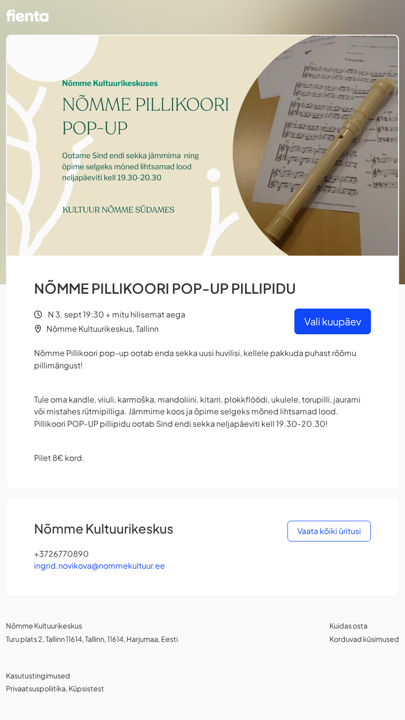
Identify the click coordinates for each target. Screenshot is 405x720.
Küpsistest (86, 688)
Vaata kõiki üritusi (329, 531)
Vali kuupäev (332, 321)
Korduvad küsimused (364, 638)
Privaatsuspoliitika (36, 688)
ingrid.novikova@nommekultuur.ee (99, 565)
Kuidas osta (348, 625)
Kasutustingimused (38, 675)
